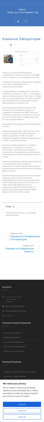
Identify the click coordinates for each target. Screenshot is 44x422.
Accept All (22, 404)
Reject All (22, 417)
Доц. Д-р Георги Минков (13, 333)
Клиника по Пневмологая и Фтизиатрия (25, 238)
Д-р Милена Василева (12, 337)
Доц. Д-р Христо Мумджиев (14, 342)
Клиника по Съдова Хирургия (15, 376)
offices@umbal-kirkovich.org (15, 311)
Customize (22, 410)
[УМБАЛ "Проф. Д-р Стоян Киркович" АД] (22, 11)
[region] (22, 401)
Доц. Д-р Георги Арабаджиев (14, 346)
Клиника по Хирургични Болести (20, 250)
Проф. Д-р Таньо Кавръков (14, 351)
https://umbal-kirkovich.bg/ (14, 306)
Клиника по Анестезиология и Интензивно (20, 372)
